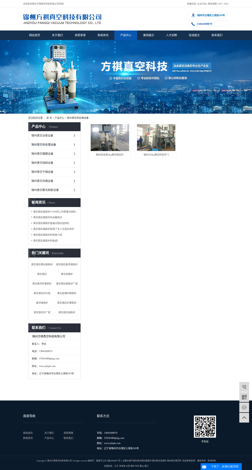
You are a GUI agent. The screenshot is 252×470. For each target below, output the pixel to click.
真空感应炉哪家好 (66, 303)
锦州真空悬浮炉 (174, 461)
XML (226, 3)
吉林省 (122, 466)
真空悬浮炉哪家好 (42, 283)
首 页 (49, 118)
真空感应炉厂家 (42, 312)
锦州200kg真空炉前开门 (156, 154)
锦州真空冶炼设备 (42, 135)
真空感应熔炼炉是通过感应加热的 (51, 223)
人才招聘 (171, 35)
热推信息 (191, 3)
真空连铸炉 (67, 274)
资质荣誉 (80, 35)
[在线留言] (244, 407)
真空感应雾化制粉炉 (42, 264)
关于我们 (57, 35)
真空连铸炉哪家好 (66, 293)
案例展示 (148, 35)
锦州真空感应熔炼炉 (142, 461)
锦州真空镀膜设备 (42, 153)
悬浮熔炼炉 (42, 303)
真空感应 (42, 274)
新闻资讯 (103, 35)
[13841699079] (244, 387)
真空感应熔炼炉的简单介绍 (47, 235)
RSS (220, 3)
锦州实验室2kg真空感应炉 (110, 154)
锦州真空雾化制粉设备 (45, 190)
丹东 (137, 466)
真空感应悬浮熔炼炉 (67, 264)
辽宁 (117, 466)
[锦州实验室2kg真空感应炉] (110, 137)
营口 (146, 466)
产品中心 (125, 35)
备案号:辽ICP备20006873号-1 (109, 461)
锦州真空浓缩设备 (42, 180)
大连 (128, 466)
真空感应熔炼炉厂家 (67, 283)
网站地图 (212, 3)
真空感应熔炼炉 (66, 312)
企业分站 (201, 3)
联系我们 (217, 35)
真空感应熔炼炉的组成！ (46, 240)
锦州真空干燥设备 (42, 171)
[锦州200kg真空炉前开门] (156, 137)
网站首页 (34, 35)
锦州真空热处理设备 (78, 118)
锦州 (132, 466)
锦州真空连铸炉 (159, 461)
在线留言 (194, 35)
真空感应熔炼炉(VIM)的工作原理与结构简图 (55, 211)
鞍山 (142, 466)
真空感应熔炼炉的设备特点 (47, 217)
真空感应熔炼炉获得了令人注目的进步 (53, 229)
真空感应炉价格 (42, 293)
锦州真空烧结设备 (42, 162)
